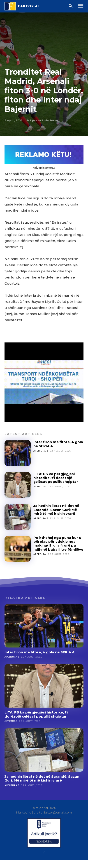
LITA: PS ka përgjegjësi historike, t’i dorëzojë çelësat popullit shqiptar (55, 478)
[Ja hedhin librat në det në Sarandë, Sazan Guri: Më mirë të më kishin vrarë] (18, 517)
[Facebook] (44, 852)
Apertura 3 (40, 451)
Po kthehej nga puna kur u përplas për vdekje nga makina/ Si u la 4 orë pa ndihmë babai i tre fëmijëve (58, 543)
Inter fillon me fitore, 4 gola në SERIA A (58, 444)
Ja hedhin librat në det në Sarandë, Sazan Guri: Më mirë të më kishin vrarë (56, 509)
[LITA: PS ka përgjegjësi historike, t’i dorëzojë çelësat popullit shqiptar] (18, 485)
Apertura (39, 486)
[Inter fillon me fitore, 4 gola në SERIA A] (18, 453)
